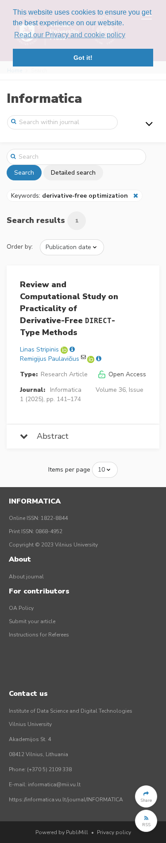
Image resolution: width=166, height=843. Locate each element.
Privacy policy (114, 832)
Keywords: (69, 195)
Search (24, 172)
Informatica (44, 99)
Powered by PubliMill (61, 832)
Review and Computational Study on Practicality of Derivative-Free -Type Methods (69, 308)
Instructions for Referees (39, 634)
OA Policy (21, 608)
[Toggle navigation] (149, 123)
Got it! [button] (83, 57)
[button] (146, 796)
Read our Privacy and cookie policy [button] (69, 35)
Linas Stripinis (39, 349)
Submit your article (32, 621)
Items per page (69, 469)
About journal (26, 576)
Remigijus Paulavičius (49, 359)
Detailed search (73, 172)
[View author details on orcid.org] (65, 349)
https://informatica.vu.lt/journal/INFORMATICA (66, 799)
